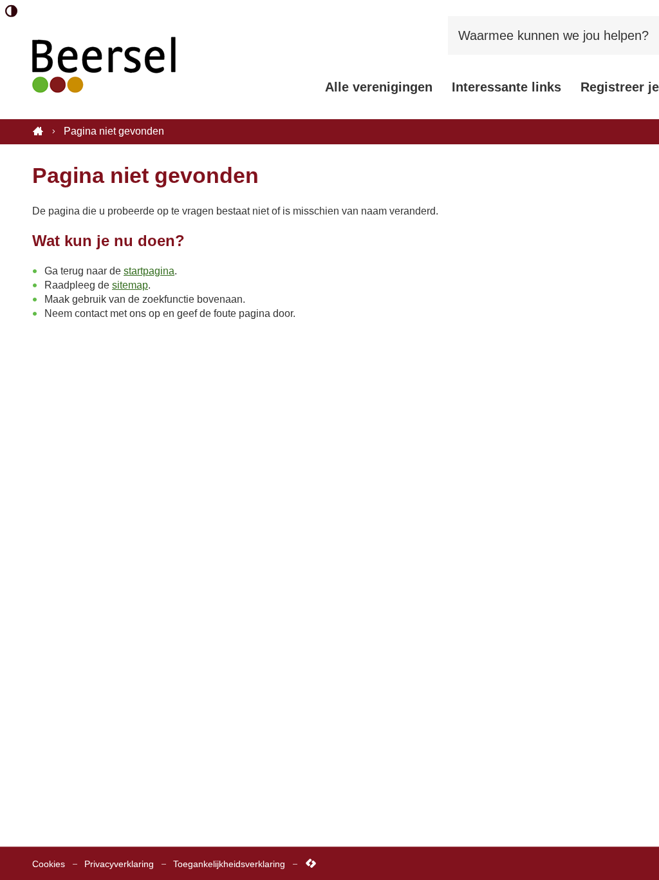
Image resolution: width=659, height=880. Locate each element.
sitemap (130, 285)
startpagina (149, 270)
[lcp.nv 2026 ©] (310, 863)
